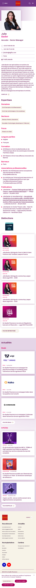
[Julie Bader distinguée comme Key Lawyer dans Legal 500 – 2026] (18, 269)
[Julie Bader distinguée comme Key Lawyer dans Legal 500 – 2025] (18, 292)
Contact (28, 517)
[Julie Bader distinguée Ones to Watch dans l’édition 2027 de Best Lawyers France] (18, 245)
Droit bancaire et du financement (11, 107)
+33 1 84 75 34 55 (8, 49)
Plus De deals (7, 422)
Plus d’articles (7, 505)
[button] (29, 3)
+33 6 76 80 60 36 (9, 45)
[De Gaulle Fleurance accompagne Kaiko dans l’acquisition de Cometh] (18, 386)
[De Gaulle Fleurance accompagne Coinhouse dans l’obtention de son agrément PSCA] (18, 408)
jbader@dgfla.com (9, 52)
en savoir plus (7, 581)
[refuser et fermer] (34, 575)
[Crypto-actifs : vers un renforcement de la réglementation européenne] (18, 492)
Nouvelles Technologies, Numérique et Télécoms (15, 123)
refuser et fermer (20, 581)
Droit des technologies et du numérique (13, 111)
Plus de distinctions (9, 331)
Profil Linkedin (7, 59)
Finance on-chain (7, 131)
